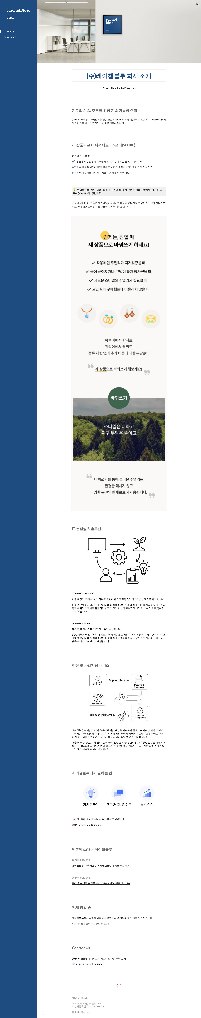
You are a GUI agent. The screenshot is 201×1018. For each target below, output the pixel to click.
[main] (119, 75)
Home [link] (10, 31)
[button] (197, 4)
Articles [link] (11, 37)
